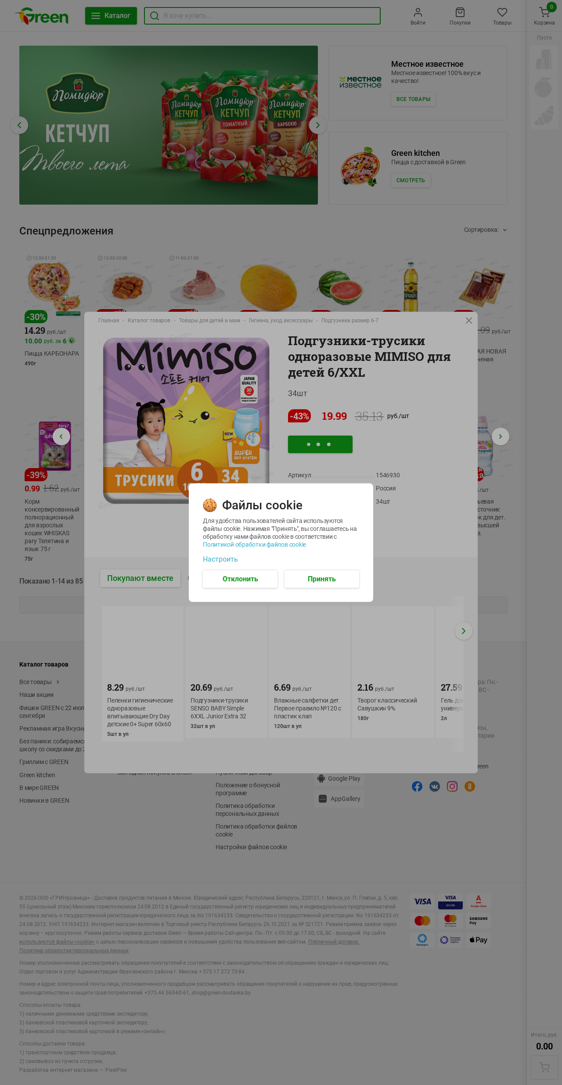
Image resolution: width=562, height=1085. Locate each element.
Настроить (220, 559)
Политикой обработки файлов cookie (254, 544)
